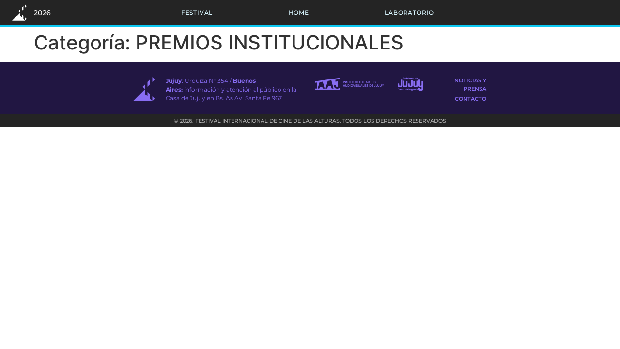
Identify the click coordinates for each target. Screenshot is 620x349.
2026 (42, 12)
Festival (197, 12)
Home (299, 12)
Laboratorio (409, 12)
